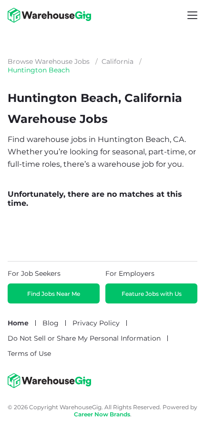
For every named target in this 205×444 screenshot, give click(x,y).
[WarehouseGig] (49, 386)
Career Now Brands (102, 414)
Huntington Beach (39, 70)
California (117, 61)
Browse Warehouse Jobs (49, 61)
